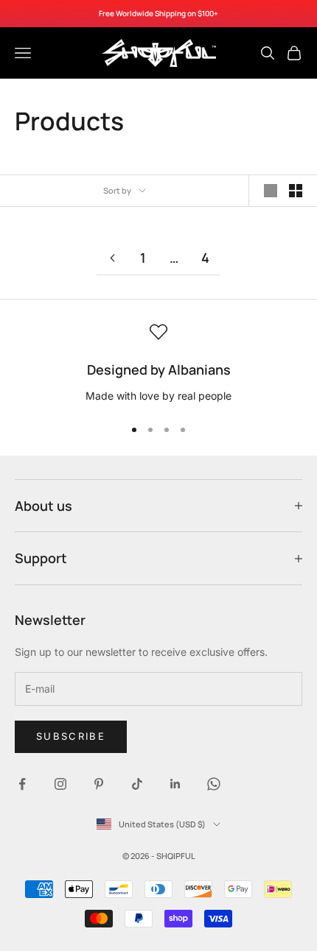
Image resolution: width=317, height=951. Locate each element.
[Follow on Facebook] (22, 784)
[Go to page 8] (112, 258)
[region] (158, 363)
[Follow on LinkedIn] (175, 784)
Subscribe (70, 736)
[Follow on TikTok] (137, 784)
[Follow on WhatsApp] (213, 784)
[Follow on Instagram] (60, 784)
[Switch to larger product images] (270, 190)
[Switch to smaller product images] (295, 190)
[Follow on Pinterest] (98, 784)
